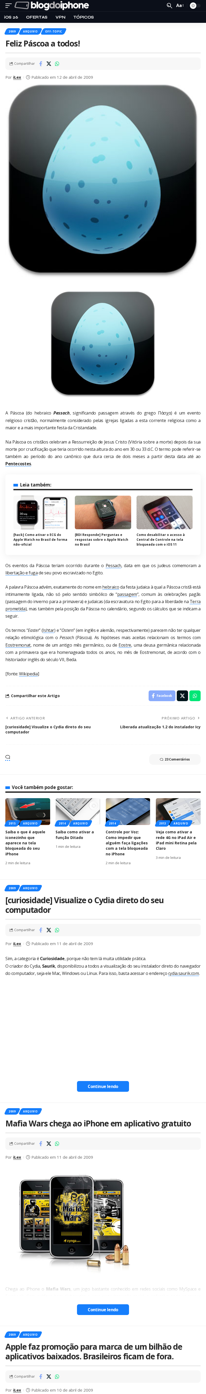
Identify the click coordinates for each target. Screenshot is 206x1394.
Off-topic (53, 31)
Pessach (113, 565)
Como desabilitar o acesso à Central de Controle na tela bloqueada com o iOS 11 (161, 539)
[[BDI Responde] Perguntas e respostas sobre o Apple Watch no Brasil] (103, 512)
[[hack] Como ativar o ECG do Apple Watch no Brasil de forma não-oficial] (41, 512)
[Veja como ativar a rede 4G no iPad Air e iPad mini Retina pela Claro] (178, 811)
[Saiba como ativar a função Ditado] (78, 811)
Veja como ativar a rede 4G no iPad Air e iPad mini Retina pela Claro (176, 840)
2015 (12, 823)
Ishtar (48, 630)
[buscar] (169, 5)
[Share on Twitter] (49, 63)
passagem (127, 594)
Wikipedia (28, 674)
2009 (12, 31)
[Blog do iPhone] (52, 5)
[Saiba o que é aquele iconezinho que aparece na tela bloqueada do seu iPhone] (27, 811)
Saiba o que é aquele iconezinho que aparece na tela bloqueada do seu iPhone (25, 842)
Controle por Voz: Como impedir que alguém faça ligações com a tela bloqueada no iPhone (127, 842)
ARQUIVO (30, 31)
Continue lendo (103, 1086)
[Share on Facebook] (40, 63)
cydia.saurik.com (183, 973)
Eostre (125, 645)
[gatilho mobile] (9, 5)
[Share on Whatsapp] (57, 63)
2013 (162, 823)
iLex (17, 77)
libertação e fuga (21, 573)
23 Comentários (177, 759)
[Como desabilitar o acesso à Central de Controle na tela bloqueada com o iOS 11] (165, 512)
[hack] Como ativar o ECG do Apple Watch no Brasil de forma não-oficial (40, 539)
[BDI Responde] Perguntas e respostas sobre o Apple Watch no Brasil (101, 539)
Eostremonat (18, 645)
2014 (62, 823)
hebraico (110, 587)
